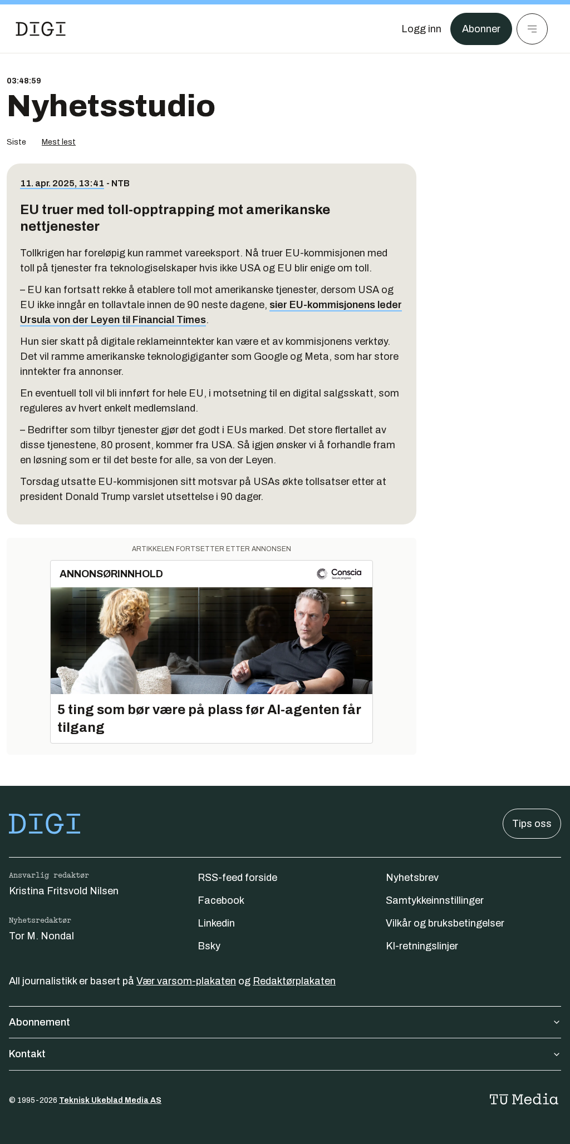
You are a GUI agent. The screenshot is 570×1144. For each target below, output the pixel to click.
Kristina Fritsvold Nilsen (64, 891)
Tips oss (532, 823)
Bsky (209, 946)
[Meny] (532, 28)
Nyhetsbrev (412, 877)
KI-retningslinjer (422, 946)
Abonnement (39, 1022)
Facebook (221, 900)
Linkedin (216, 923)
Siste (16, 142)
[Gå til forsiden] (41, 29)
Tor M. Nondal (41, 936)
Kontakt (27, 1053)
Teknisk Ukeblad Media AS (110, 1100)
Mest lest (59, 142)
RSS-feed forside (237, 877)
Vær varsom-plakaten (186, 981)
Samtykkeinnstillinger (435, 900)
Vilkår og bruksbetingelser (445, 923)
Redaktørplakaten (294, 981)
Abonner (481, 28)
